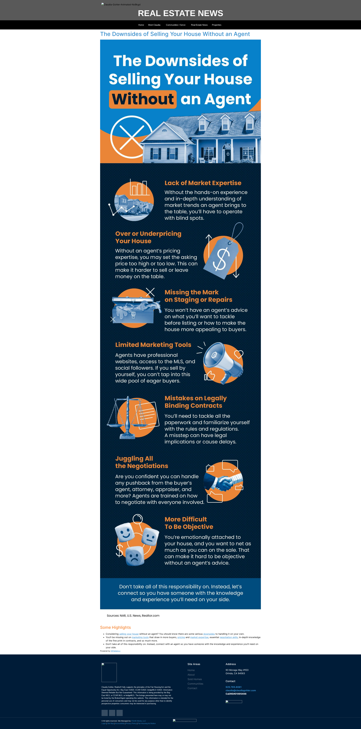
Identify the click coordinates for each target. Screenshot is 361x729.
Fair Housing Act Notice (147, 723)
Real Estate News (199, 25)
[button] (155, 25)
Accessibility (120, 723)
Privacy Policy (131, 723)
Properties (216, 25)
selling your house (129, 633)
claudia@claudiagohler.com (241, 690)
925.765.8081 (234, 687)
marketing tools (140, 637)
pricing (181, 637)
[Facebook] (119, 713)
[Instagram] (112, 713)
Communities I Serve (175, 25)
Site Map (110, 723)
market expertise (199, 637)
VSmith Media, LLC (138, 721)
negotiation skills (229, 637)
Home (141, 25)
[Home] (105, 713)
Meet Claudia (154, 25)
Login (104, 723)
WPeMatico (115, 651)
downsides (209, 633)
